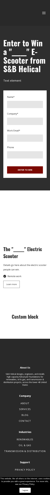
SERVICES (25, 409)
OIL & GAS (25, 445)
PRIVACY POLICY (25, 469)
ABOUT (25, 403)
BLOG (25, 415)
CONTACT (25, 420)
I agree (25, 490)
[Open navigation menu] (44, 13)
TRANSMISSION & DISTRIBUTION (25, 451)
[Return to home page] (16, 13)
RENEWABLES (25, 439)
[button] (11, 284)
